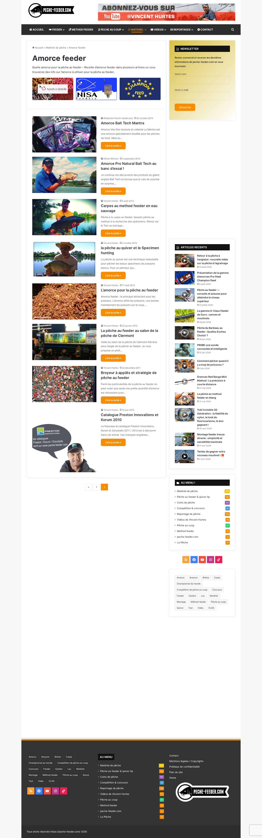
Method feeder (185, 531)
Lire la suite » (113, 145)
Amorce (180, 577)
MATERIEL (137, 29)
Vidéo (200, 608)
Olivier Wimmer (111, 158)
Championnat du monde (189, 583)
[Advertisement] (96, 520)
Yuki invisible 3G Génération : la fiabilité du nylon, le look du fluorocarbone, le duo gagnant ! (212, 417)
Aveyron (193, 577)
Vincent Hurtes (111, 201)
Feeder (180, 595)
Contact (174, 755)
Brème (206, 577)
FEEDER (57, 29)
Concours (217, 589)
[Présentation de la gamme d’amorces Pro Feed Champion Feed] (184, 277)
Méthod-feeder (198, 601)
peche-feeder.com (187, 536)
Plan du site (176, 772)
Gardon (192, 595)
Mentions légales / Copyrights (186, 761)
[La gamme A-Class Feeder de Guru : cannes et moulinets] (184, 315)
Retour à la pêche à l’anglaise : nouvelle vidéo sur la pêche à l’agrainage (212, 259)
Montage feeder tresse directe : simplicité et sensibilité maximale (211, 438)
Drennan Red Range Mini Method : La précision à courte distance (212, 380)
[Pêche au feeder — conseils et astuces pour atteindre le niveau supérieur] (184, 295)
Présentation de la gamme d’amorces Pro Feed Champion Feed (213, 276)
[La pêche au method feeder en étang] (184, 399)
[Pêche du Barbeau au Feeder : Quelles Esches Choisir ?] (184, 333)
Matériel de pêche (56, 47)
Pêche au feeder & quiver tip (193, 496)
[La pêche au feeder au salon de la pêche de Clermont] (64, 342)
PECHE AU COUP (110, 29)
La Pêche (182, 542)
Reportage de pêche (188, 514)
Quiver (180, 608)
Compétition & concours (191, 508)
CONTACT (206, 29)
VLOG (211, 608)
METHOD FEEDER (82, 29)
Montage (181, 601)
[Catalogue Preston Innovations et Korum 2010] (64, 440)
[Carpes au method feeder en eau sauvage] (64, 217)
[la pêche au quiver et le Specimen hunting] (64, 259)
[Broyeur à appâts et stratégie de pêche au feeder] (64, 384)
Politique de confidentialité (184, 766)
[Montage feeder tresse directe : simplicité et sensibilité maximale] (184, 439)
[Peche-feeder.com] (51, 10)
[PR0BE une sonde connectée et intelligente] (184, 350)
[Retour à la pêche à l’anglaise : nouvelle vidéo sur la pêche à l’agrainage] (184, 260)
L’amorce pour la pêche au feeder (129, 290)
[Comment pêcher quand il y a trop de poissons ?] (184, 366)
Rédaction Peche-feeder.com (118, 118)
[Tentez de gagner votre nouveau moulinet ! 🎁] (184, 456)
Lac (203, 595)
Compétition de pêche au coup (192, 589)
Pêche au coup (185, 525)
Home (172, 777)
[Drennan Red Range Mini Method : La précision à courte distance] (184, 381)
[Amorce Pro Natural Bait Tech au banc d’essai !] (64, 175)
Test (190, 608)
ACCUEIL (38, 29)
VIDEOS (158, 29)
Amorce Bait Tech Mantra (122, 123)
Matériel (214, 595)
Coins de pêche (186, 502)
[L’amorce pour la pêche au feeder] (64, 301)
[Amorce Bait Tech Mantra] (64, 134)
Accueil (38, 47)
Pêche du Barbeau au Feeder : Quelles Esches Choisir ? (211, 331)
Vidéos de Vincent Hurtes (191, 519)
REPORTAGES (182, 29)
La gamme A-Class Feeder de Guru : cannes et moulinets (213, 314)
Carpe (217, 577)
